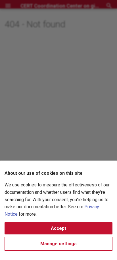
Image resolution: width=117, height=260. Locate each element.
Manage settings (58, 243)
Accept (58, 228)
